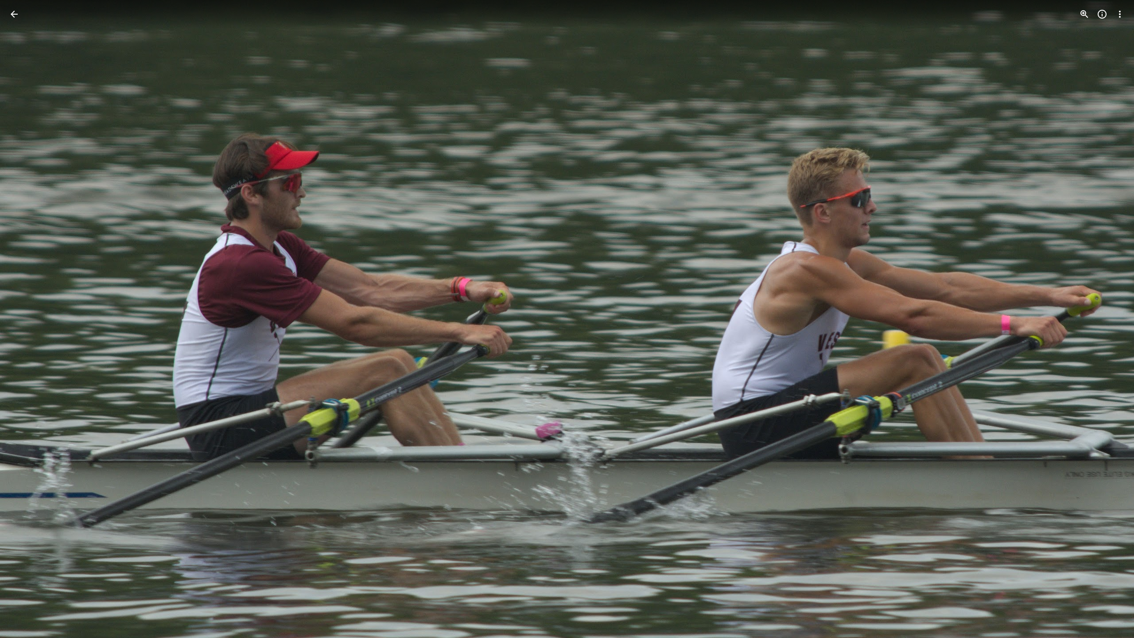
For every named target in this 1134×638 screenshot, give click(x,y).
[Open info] (1102, 14)
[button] (24, 319)
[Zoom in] (1084, 14)
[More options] (1120, 14)
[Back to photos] (14, 14)
